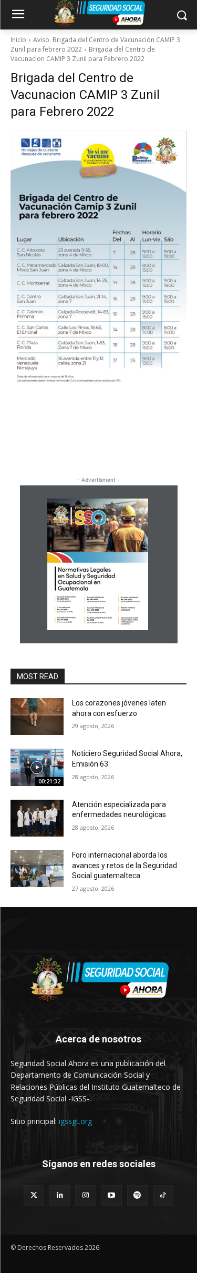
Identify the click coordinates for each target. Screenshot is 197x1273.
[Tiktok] (163, 1195)
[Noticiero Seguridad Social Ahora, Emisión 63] (37, 767)
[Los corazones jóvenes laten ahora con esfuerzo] (37, 716)
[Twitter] (34, 1195)
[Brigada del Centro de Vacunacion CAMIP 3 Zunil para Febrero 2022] (98, 266)
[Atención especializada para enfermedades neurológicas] (37, 818)
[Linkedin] (59, 1195)
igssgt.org (75, 1121)
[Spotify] (137, 1195)
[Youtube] (111, 1195)
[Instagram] (85, 1195)
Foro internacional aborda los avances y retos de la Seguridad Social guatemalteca (124, 865)
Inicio (18, 39)
